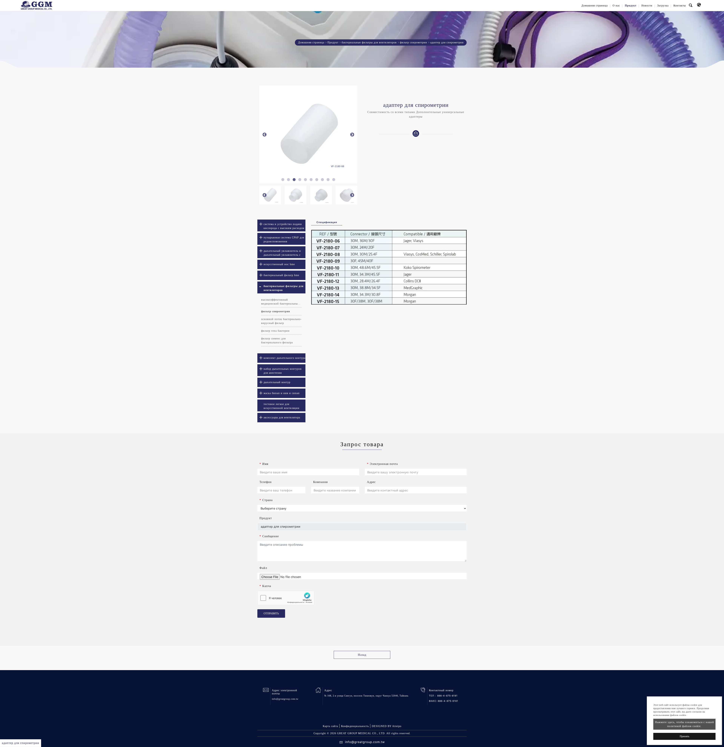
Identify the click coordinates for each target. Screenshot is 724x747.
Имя (263, 463)
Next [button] (352, 134)
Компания (320, 482)
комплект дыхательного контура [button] (284, 358)
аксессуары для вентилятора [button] (282, 417)
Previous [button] (264, 134)
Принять (684, 736)
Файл (263, 567)
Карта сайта (330, 726)
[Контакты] (416, 133)
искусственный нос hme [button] (279, 264)
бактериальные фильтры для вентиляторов (369, 42)
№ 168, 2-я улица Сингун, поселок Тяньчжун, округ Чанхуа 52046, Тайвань (366, 695)
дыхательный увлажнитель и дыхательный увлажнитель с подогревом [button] (282, 254)
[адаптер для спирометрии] (308, 135)
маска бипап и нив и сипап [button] (282, 393)
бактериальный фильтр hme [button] (281, 275)
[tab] (281, 225)
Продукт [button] (631, 5)
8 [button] (322, 180)
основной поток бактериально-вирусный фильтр (281, 321)
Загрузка (663, 5)
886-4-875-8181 (447, 695)
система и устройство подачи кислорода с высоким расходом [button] (284, 226)
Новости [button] (646, 5)
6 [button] (311, 180)
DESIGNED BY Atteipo (386, 726)
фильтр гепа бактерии (275, 330)
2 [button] (288, 180)
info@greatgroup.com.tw (285, 699)
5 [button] (305, 180)
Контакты (679, 5)
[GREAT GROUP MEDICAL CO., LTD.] (36, 5)
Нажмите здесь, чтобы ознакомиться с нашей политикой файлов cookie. (684, 724)
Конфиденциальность (355, 726)
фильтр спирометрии (413, 42)
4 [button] (300, 180)
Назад (362, 654)
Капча (265, 586)
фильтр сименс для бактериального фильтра (277, 340)
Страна (266, 500)
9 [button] (328, 180)
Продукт (332, 42)
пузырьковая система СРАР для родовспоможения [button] (284, 239)
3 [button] (294, 180)
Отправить (271, 613)
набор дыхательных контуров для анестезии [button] (283, 370)
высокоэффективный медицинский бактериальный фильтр (280, 302)
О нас (616, 5)
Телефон (265, 482)
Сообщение (269, 536)
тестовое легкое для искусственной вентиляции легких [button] (281, 407)
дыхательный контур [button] (277, 382)
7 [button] (317, 180)
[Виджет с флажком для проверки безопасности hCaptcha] (285, 598)
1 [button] (283, 180)
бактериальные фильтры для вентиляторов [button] (284, 288)
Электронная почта (382, 463)
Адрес (371, 482)
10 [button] (334, 180)
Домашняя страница (594, 5)
